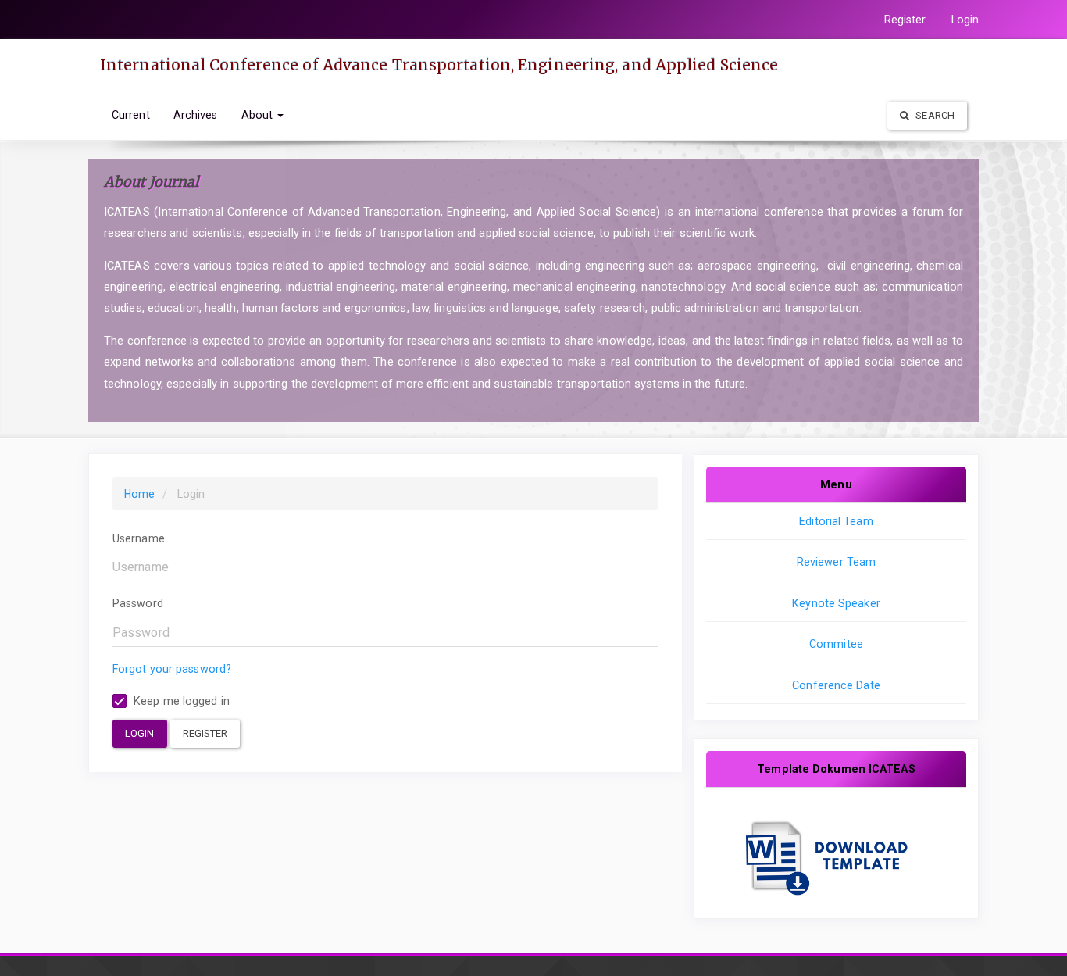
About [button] (259, 115)
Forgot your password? (171, 669)
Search (934, 115)
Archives (195, 115)
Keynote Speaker (836, 603)
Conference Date (836, 685)
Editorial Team (836, 521)
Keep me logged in (180, 701)
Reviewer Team (836, 562)
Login (965, 19)
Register (905, 19)
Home (139, 494)
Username (138, 538)
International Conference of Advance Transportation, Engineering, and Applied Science (439, 64)
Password (137, 603)
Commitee (836, 644)
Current (131, 115)
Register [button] (205, 733)
